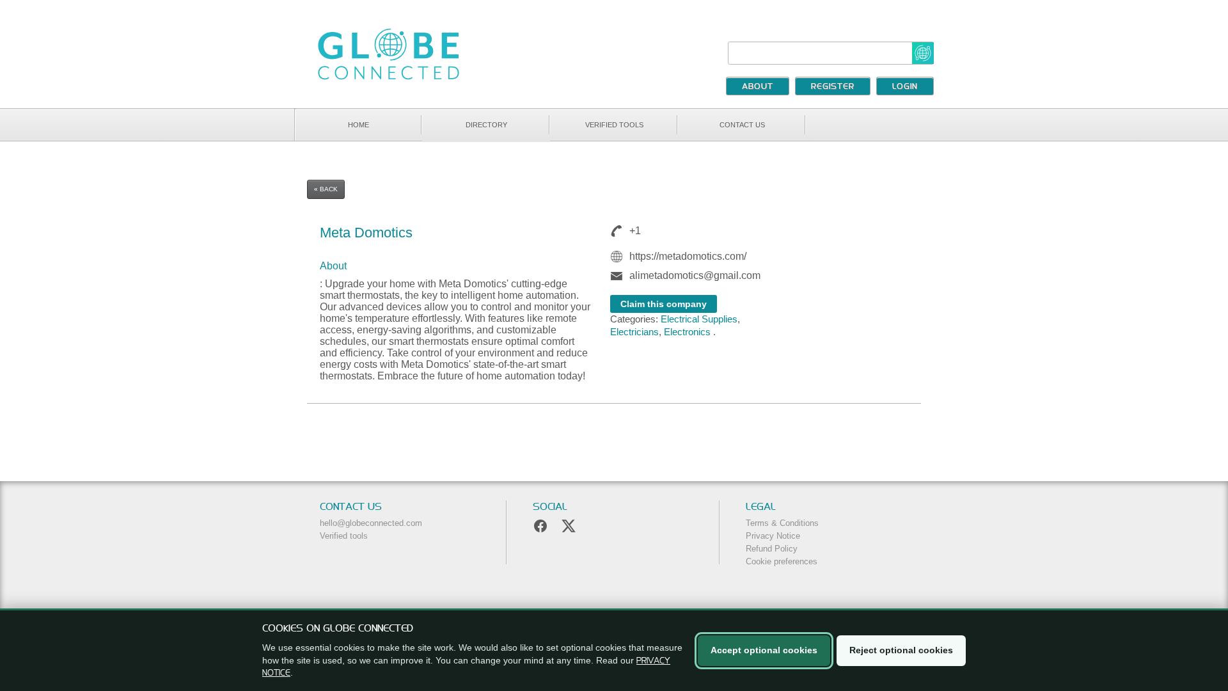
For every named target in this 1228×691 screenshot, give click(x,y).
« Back (326, 189)
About (757, 87)
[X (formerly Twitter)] (568, 526)
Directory (486, 125)
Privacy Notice (773, 536)
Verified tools (614, 125)
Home (358, 125)
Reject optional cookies (901, 650)
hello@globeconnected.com (371, 523)
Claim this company (663, 304)
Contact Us (742, 125)
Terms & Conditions (782, 523)
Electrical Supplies (699, 319)
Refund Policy (772, 548)
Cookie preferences (781, 561)
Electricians (634, 331)
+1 (635, 230)
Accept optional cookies (764, 650)
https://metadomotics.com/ (687, 256)
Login (905, 87)
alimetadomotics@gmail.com (694, 275)
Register (832, 87)
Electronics (687, 331)
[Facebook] (540, 526)
